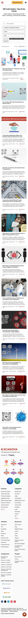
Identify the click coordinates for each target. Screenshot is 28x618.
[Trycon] (11, 455)
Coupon (17, 513)
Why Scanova (18, 556)
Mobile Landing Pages (6, 500)
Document (17, 493)
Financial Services (5, 544)
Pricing (16, 559)
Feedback (17, 507)
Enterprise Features (5, 502)
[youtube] (11, 602)
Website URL (18, 491)
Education (3, 533)
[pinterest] (15, 602)
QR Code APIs (4, 507)
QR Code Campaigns (20, 543)
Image (16, 496)
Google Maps (18, 498)
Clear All (6, 41)
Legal (16, 533)
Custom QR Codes (5, 493)
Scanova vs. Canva (5, 562)
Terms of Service (13, 611)
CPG (2, 526)
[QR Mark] (6, 597)
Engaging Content (5, 498)
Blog (16, 526)
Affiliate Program (19, 529)
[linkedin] (8, 602)
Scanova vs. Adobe (5, 560)
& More (2, 509)
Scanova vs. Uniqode (6, 572)
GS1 (16, 516)
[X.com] (5, 602)
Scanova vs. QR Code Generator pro (6, 569)
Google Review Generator (18, 546)
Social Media (18, 502)
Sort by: (16, 46)
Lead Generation (5, 505)
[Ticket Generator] (6, 583)
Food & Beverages (5, 540)
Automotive (3, 542)
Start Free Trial (17, 2)
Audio (16, 509)
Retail (2, 531)
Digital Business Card (20, 500)
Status (16, 535)
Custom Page (18, 505)
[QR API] (6, 592)
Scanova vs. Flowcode (6, 564)
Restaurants (4, 524)
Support (17, 538)
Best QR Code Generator (4, 557)
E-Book (16, 531)
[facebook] (2, 602)
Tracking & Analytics (6, 496)
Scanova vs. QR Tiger (6, 566)
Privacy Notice (4, 611)
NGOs (2, 535)
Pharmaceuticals (5, 546)
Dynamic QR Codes (5, 491)
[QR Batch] (6, 588)
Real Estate (17, 511)
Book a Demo (18, 524)
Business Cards (4, 538)
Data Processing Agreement (7, 613)
